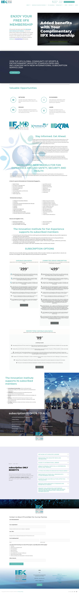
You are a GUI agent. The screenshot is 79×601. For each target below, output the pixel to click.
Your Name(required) (14, 519)
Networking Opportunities (16, 554)
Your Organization (13, 524)
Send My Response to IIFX (16, 563)
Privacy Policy (20, 591)
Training (12, 546)
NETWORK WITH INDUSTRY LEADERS (48, 454)
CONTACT (71, 5)
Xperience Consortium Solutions (39, 5)
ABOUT (28, 5)
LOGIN (76, 5)
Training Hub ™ (59, 5)
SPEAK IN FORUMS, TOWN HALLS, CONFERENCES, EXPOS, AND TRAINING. (52, 466)
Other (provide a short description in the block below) (22, 555)
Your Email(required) (14, 538)
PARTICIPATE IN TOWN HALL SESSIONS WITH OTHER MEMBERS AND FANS (50, 475)
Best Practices (14, 550)
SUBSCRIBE (24, 305)
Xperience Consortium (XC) (16, 547)
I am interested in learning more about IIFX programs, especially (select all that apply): (28, 544)
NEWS (66, 5)
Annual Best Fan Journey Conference (18, 552)
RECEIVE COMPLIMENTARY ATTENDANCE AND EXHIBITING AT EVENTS (51, 484)
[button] (53, 454)
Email (10, 542)
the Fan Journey (14, 551)
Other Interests (12, 558)
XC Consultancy (51, 5)
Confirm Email (42, 542)
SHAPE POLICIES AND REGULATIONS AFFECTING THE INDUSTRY (51, 479)
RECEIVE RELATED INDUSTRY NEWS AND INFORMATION (49, 458)
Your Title (11, 531)
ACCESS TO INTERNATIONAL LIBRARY (48, 462)
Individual (11, 38)
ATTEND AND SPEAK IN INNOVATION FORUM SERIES (52, 470)
